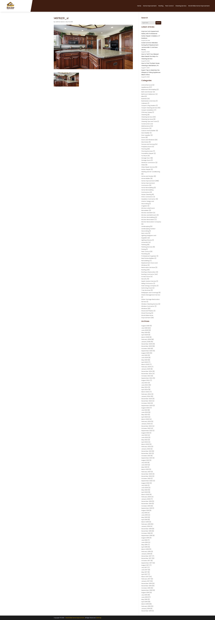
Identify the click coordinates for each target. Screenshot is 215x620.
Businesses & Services (148, 101)
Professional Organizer (148, 256)
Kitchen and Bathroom (148, 215)
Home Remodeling (147, 188)
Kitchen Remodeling (148, 217)
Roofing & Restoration (148, 272)
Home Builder (145, 178)
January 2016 (145, 609)
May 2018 (144, 545)
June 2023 (144, 412)
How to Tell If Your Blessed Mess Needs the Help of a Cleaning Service (149, 56)
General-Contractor (148, 163)
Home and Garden (147, 176)
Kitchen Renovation (147, 220)
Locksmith (144, 242)
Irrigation (144, 206)
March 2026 (145, 337)
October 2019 (145, 506)
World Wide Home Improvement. (75, 618)
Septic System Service (148, 281)
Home (139, 6)
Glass (143, 165)
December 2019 (146, 501)
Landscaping (145, 226)
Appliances (145, 87)
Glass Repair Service (148, 167)
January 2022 (145, 449)
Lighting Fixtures (146, 240)
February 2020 (146, 497)
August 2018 (145, 538)
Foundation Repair (147, 153)
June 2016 (144, 597)
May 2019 (144, 517)
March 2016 (145, 604)
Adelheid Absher (60, 22)
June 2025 (144, 358)
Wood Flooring (146, 313)
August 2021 (145, 460)
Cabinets (144, 103)
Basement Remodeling (148, 89)
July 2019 (144, 513)
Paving (143, 249)
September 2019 (146, 508)
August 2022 (145, 433)
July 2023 (144, 410)
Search (158, 23)
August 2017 (145, 565)
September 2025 (147, 351)
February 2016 (146, 606)
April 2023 (144, 417)
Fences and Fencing (148, 144)
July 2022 (144, 435)
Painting (144, 245)
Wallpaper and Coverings (149, 293)
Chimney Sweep (146, 112)
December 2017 (146, 556)
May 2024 (144, 387)
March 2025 (145, 364)
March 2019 (145, 522)
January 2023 (145, 424)
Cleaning (144, 115)
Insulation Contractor (148, 199)
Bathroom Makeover (148, 94)
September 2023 (146, 406)
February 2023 (146, 421)
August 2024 (145, 380)
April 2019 (144, 520)
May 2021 (144, 467)
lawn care (144, 233)
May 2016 (144, 599)
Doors (143, 137)
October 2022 (145, 428)
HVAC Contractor (147, 197)
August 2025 (145, 353)
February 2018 (146, 551)
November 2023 (146, 401)
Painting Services (147, 247)
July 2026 (144, 328)
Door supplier (145, 135)
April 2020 (144, 492)
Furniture (144, 156)
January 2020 (145, 499)
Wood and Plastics (147, 311)
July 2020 (144, 485)
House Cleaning (146, 194)
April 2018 (144, 547)
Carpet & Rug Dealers (148, 105)
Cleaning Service (180, 6)
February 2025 (146, 367)
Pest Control (169, 6)
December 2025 (146, 344)
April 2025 (144, 362)
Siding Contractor (147, 283)
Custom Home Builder (148, 131)
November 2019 (146, 504)
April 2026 (144, 335)
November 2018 (146, 531)
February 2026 (146, 339)
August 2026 (145, 326)
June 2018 (144, 542)
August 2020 (145, 483)
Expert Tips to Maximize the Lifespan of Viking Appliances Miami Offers (150, 72)
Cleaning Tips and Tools (149, 121)
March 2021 (145, 469)
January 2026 (145, 342)
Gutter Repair (145, 169)
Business (144, 99)
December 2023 (146, 399)
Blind (142, 96)
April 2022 (144, 442)
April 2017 (144, 574)
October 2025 (146, 348)
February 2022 (146, 447)
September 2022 (146, 431)
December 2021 (146, 451)
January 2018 (145, 554)
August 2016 (145, 593)
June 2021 (144, 465)
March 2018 (145, 549)
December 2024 (146, 371)
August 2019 (145, 510)
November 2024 (146, 374)
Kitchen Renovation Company (151, 222)
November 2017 (146, 558)
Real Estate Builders (147, 258)
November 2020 (146, 476)
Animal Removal (146, 85)
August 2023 (145, 408)
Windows (144, 308)
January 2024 (145, 396)
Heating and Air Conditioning (150, 172)
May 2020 (144, 490)
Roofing (160, 6)
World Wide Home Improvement (199, 6)
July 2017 (144, 567)
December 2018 (146, 529)
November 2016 (146, 586)
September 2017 (146, 563)
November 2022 (146, 426)
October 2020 (146, 478)
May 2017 (144, 572)
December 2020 (146, 474)
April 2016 (144, 602)
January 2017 (145, 581)
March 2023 (145, 419)
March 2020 (145, 494)
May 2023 (144, 415)
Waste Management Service (150, 295)
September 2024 (147, 378)
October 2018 (145, 533)
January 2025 (145, 369)
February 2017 (146, 579)
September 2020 (147, 481)
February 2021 (145, 472)
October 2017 (145, 561)
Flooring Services (147, 151)
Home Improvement (150, 6)
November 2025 (146, 346)
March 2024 (145, 392)
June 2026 (144, 330)
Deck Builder (145, 133)
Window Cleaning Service (149, 304)
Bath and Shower (147, 92)
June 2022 (144, 437)
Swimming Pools (146, 288)
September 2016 (146, 590)
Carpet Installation (147, 110)
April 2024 (144, 389)
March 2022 (145, 444)
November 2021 (146, 453)
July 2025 (144, 355)
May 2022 (144, 440)
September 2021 (146, 458)
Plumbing (144, 254)
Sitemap (98, 618)
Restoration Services (148, 267)
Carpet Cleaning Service (149, 108)
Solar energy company (148, 286)
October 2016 (145, 588)
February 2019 (145, 524)
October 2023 (145, 403)
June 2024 (144, 385)
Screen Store (145, 277)
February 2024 (146, 394)
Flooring (144, 149)
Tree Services (145, 290)
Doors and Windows (147, 140)
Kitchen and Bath (147, 213)
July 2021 (144, 463)
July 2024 (144, 383)
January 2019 (145, 526)
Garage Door (145, 158)
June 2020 (144, 488)
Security (144, 279)
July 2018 (144, 540)
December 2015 (146, 611)
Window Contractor (147, 306)
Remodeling (145, 261)
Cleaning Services (147, 119)
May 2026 (144, 332)
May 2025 (144, 360)
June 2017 (144, 570)
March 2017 (145, 577)
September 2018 (146, 535)
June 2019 (144, 515)
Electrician (144, 142)
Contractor (145, 128)
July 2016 (144, 595)
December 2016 (146, 583)
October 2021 (145, 456)
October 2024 (146, 376)
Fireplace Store (146, 147)
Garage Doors (146, 160)
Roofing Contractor (147, 274)
